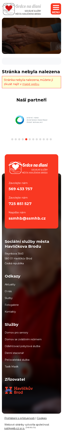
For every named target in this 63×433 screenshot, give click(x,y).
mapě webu (30, 84)
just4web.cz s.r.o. (14, 428)
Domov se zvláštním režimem (23, 339)
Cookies (42, 418)
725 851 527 (20, 203)
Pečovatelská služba (17, 359)
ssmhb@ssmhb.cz (27, 218)
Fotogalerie (12, 304)
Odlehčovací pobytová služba (22, 346)
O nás (8, 291)
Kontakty (10, 311)
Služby (9, 298)
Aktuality (10, 284)
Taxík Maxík (11, 366)
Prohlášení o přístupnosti (19, 418)
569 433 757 (20, 189)
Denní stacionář (14, 353)
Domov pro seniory (16, 332)
